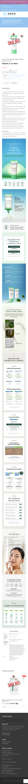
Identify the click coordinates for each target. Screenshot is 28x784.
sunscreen (9, 78)
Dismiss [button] (14, 3)
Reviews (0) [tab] (14, 83)
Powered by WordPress (6, 781)
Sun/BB (22, 75)
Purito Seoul (11, 75)
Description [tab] (6, 83)
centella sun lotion (10, 76)
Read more (5, 706)
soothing (5, 78)
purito (15, 76)
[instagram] (24, 5)
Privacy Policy (5, 743)
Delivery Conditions (6, 733)
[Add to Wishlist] (23, 679)
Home (3, 23)
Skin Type (7, 23)
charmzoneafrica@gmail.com (10, 10)
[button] (24, 34)
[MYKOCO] (8, 14)
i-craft (15, 781)
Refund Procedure (6, 734)
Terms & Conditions (6, 742)
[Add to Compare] (23, 681)
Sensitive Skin (12, 23)
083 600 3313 (7, 6)
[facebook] (22, 5)
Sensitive (19, 76)
